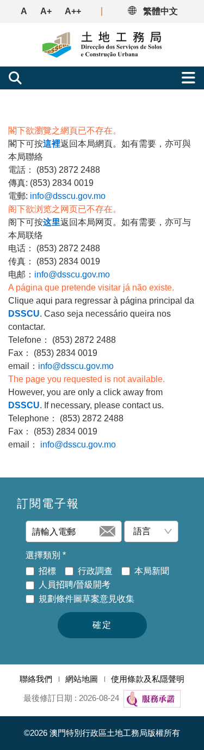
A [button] (24, 11)
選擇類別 (46, 555)
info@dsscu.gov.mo (68, 196)
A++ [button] (73, 11)
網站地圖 (81, 679)
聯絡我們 (36, 679)
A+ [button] (46, 11)
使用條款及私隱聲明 (147, 679)
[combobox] (147, 531)
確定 (102, 625)
